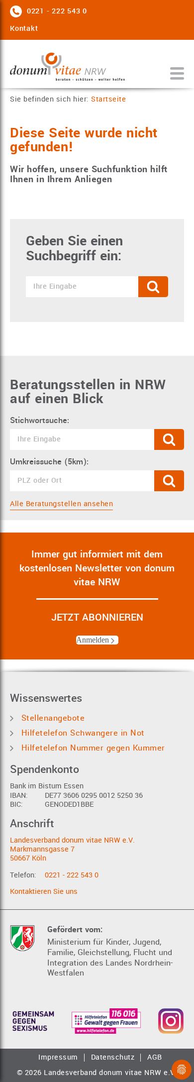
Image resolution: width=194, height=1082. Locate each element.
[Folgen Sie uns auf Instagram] (171, 1021)
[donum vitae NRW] (67, 66)
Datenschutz (113, 1058)
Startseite (108, 100)
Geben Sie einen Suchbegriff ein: (74, 249)
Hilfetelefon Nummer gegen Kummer (91, 748)
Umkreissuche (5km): (49, 461)
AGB (154, 1058)
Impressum (58, 1058)
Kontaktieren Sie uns (44, 891)
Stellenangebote (51, 718)
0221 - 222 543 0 (71, 875)
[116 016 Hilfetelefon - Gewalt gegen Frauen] (106, 1021)
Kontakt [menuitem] (24, 28)
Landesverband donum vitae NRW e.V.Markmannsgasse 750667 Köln (72, 849)
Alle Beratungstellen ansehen (61, 504)
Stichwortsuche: (39, 420)
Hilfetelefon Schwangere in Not (81, 733)
